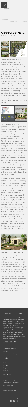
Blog (4, 367)
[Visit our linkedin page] (10, 401)
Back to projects (5, 19)
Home (5, 362)
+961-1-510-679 (10, 388)
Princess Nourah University (10, 354)
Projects (5, 365)
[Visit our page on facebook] (17, 401)
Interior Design (23, 23)
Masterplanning (13, 21)
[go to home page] (14, 5)
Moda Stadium (7, 346)
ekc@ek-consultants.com (9, 390)
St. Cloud (5, 351)
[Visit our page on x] (14, 401)
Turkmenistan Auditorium (9, 348)
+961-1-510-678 (10, 385)
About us (5, 370)
